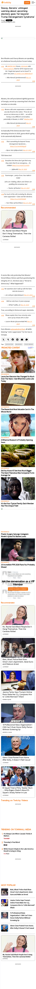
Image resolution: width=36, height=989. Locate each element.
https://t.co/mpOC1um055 (20, 165)
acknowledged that (18, 329)
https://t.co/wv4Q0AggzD (18, 146)
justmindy (6, 239)
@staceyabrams (8, 69)
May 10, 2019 (27, 150)
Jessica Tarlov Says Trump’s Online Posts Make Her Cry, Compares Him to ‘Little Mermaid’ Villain (17, 694)
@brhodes (24, 66)
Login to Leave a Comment (18, 589)
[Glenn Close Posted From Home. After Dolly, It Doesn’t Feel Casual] (18, 746)
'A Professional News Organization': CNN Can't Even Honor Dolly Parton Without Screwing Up (18, 727)
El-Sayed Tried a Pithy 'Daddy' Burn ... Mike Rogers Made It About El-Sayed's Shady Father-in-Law (18, 790)
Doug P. (3, 20)
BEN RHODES (18, 344)
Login (27, 3)
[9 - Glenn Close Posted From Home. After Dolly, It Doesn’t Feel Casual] (4, 928)
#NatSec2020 (28, 119)
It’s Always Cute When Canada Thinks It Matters (18, 835)
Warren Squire (7, 699)
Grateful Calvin (7, 732)
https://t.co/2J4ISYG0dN (18, 199)
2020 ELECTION (9, 344)
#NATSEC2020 (11, 66)
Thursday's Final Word (12, 842)
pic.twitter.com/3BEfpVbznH (23, 74)
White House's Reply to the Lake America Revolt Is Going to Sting (18, 850)
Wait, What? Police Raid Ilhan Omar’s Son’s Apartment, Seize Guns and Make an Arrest (18, 662)
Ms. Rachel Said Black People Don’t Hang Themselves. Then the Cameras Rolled (17, 234)
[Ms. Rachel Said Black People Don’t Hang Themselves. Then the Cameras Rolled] (17, 219)
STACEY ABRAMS (28, 344)
